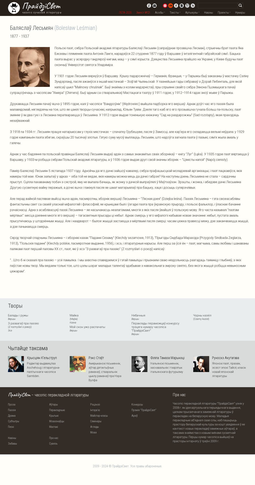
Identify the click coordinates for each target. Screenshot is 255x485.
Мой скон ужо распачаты (87, 328)
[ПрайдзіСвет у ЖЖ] (187, 5)
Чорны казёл (202, 317)
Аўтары (53, 404)
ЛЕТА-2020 (125, 12)
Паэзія (12, 410)
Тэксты (174, 12)
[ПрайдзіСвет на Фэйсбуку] (176, 5)
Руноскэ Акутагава (225, 358)
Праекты (223, 12)
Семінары (95, 421)
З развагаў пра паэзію (23, 327)
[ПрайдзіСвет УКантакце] (181, 5)
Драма (12, 415)
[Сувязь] (154, 5)
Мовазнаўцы (56, 421)
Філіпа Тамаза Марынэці (167, 358)
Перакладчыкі (57, 410)
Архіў (134, 415)
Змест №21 (143, 12)
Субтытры (13, 421)
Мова (93, 432)
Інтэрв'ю (95, 410)
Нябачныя (138, 317)
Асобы (159, 12)
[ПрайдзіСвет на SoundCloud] (170, 5)
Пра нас (53, 438)
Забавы (12, 443)
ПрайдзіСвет (41, 6)
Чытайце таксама (28, 348)
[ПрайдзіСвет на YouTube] (165, 5)
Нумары (240, 12)
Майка (74, 319)
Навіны (208, 12)
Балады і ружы (18, 317)
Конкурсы (137, 404)
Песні (11, 426)
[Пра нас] (149, 5)
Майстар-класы (99, 415)
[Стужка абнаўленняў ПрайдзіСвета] (192, 5)
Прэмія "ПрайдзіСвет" (143, 410)
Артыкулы (191, 12)
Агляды (94, 426)
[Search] (240, 5)
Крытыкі (54, 415)
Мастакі (53, 426)
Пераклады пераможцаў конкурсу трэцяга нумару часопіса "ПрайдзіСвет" (155, 329)
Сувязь (53, 443)
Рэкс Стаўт (96, 358)
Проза (11, 404)
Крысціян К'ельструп (42, 358)
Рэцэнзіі (95, 404)
